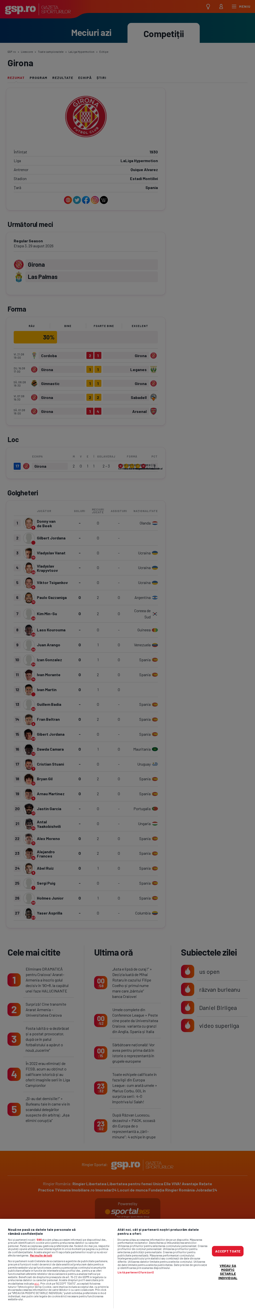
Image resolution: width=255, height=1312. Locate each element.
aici (36, 1283)
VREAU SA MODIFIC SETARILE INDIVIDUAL (227, 1271)
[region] (127, 1265)
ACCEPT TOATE (227, 1251)
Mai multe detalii (41, 1255)
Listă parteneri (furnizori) (136, 1272)
